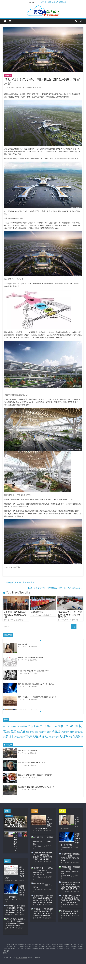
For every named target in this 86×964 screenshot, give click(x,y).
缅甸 (77, 731)
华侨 (30, 726)
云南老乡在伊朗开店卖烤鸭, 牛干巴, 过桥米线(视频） (42, 858)
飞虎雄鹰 (67, 946)
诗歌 (50, 737)
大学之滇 (7, 949)
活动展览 (28, 944)
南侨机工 (37, 726)
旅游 (32, 731)
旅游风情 (60, 944)
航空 (40, 87)
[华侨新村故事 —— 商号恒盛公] (42, 837)
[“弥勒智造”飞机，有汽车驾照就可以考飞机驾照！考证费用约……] (70, 597)
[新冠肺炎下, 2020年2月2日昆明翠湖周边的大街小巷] (10, 786)
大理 (66, 726)
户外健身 (80, 944)
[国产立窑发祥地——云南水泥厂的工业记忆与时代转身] (10, 697)
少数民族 (73, 726)
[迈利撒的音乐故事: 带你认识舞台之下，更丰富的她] (10, 684)
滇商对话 (67, 949)
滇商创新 (60, 949)
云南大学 (6, 726)
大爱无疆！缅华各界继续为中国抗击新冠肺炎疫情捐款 (15, 614)
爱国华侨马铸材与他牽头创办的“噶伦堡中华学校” (14, 924)
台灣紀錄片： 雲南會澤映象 (28, 750)
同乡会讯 (21, 944)
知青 (67, 732)
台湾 (44, 726)
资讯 (8, 944)
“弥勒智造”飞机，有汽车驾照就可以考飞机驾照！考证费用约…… (70, 614)
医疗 (25, 726)
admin (19, 87)
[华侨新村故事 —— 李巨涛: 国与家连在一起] (42, 868)
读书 (53, 737)
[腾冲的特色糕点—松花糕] (68, 911)
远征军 (64, 736)
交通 (36, 87)
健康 (14, 727)
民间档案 (14, 949)
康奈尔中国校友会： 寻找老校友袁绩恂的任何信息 (15, 911)
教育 (14, 731)
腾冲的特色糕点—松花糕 (69, 913)
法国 (36, 732)
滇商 (49, 731)
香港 (82, 737)
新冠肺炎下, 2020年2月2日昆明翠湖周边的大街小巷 (36, 787)
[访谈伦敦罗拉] (10, 644)
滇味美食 (67, 944)
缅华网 (5, 953)
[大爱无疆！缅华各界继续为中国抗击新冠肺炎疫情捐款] (16, 597)
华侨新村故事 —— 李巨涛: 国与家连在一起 (42, 873)
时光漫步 (8, 815)
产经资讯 (35, 944)
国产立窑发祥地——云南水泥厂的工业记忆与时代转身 (37, 697)
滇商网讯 (80, 949)
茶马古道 (18, 736)
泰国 (40, 732)
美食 (6, 736)
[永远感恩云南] (43, 597)
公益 (18, 727)
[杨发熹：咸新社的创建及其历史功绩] (10, 657)
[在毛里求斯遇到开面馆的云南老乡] (70, 854)
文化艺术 (35, 946)
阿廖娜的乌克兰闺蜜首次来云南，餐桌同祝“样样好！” (70, 888)
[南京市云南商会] (37, 883)
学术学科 (41, 946)
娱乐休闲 (9, 946)
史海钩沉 (80, 946)
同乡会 (50, 726)
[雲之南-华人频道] (5, 21)
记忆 (54, 946)
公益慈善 (53, 944)
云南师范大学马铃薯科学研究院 (19, 582)
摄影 (8, 731)
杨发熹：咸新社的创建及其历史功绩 (53, 2)
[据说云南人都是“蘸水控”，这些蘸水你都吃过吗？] (10, 774)
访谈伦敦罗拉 (23, 644)
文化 (23, 731)
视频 (38, 736)
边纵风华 (35, 949)
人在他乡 (41, 944)
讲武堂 (45, 736)
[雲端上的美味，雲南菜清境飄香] (70, 867)
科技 (72, 731)
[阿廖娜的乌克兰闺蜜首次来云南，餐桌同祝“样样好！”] (70, 882)
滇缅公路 (57, 731)
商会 (55, 726)
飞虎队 (76, 736)
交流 (11, 726)
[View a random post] (80, 21)
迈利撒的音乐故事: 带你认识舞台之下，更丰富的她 (36, 684)
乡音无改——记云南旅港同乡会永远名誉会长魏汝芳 (42, 914)
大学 (60, 726)
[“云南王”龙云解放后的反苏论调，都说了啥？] (10, 671)
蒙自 (23, 737)
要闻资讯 (8, 75)
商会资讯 (53, 949)
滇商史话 (73, 949)
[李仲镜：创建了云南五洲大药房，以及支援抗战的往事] (42, 896)
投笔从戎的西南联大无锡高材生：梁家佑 (32, 763)
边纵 (57, 736)
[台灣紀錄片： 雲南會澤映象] (10, 749)
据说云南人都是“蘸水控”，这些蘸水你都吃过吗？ (35, 775)
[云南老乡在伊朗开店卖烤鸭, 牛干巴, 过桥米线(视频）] (42, 853)
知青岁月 (41, 949)
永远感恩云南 (37, 612)
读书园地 (28, 946)
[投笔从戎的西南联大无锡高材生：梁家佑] (10, 762)
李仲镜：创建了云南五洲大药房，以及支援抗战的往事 (42, 901)
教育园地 (48, 946)
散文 (18, 732)
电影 (64, 731)
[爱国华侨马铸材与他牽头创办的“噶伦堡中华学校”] (15, 919)
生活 (47, 944)
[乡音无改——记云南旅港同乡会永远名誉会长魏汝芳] (42, 909)
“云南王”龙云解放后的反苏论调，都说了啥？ (33, 671)
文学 (27, 732)
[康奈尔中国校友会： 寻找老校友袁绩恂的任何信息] (15, 906)
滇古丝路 (21, 949)
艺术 (11, 736)
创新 (21, 726)
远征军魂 (73, 946)
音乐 (70, 736)
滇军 (44, 731)
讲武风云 (28, 949)
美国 (81, 731)
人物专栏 (21, 946)
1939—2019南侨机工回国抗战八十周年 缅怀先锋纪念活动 (55, 588)
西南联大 (30, 736)
